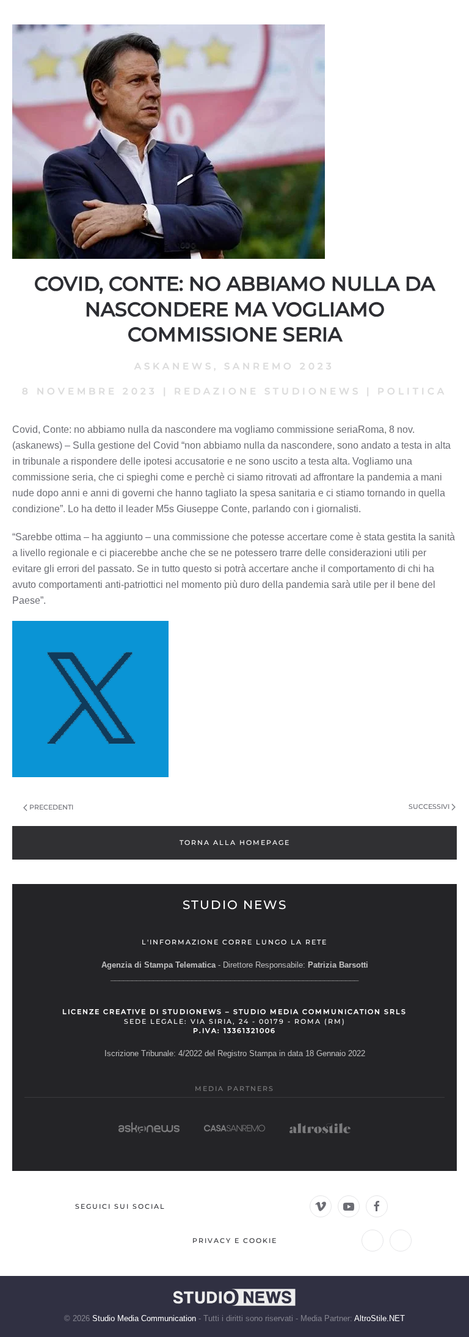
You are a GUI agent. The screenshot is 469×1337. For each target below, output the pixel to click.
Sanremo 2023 (279, 366)
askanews (174, 366)
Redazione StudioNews (267, 391)
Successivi (429, 806)
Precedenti (51, 807)
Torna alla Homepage (235, 842)
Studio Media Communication (144, 1318)
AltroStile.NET (379, 1318)
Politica (412, 391)
